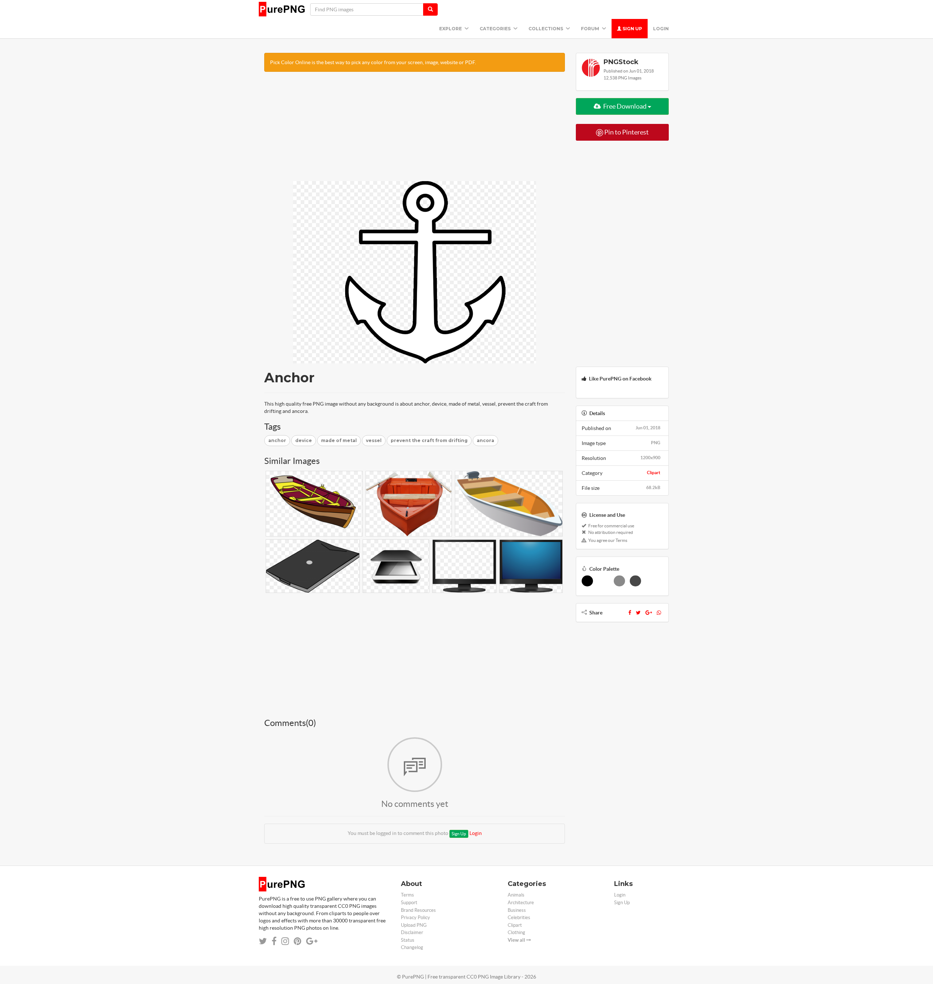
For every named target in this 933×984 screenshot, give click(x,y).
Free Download (625, 106)
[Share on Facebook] (274, 941)
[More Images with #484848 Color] (635, 580)
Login (661, 28)
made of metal (339, 440)
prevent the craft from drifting (429, 440)
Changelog (412, 947)
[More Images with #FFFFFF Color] (603, 580)
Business (517, 910)
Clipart (653, 472)
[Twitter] (638, 613)
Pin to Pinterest (626, 132)
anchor (277, 440)
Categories (496, 28)
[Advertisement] (414, 130)
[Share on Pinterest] (297, 941)
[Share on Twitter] (263, 941)
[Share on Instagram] (285, 941)
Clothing (516, 932)
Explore (451, 28)
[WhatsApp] (659, 613)
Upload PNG (414, 925)
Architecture (521, 902)
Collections (546, 28)
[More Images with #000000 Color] (587, 580)
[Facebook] (629, 613)
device (303, 440)
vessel (374, 440)
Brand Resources (418, 910)
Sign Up (631, 28)
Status (407, 940)
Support (409, 902)
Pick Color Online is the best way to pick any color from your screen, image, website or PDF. (373, 62)
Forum (590, 28)
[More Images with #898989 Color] (619, 580)
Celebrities (519, 917)
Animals (516, 895)
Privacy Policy (415, 917)
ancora (485, 440)
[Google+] (648, 613)
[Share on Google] (311, 941)
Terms (407, 895)
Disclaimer (412, 932)
